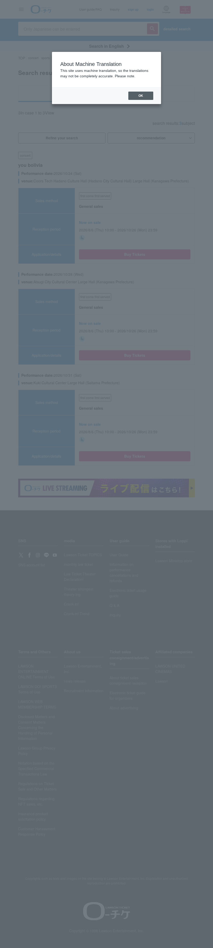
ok (140, 96)
